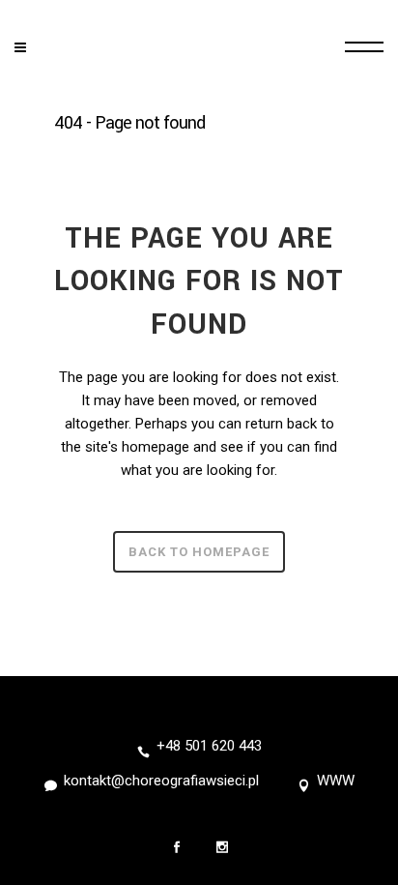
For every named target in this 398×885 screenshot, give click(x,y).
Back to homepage (199, 552)
